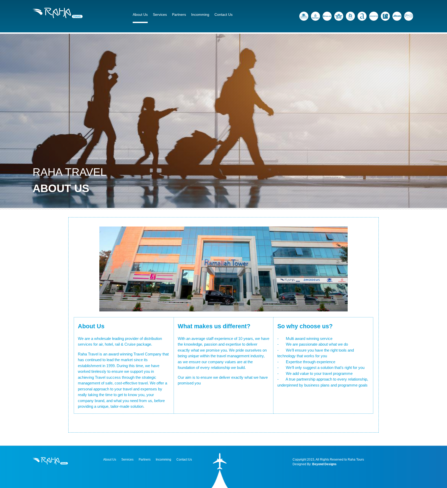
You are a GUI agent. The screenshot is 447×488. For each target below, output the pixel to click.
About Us (140, 14)
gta (408, 16)
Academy (303, 16)
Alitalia (396, 16)
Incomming (200, 14)
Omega (350, 16)
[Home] (58, 16)
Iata (338, 16)
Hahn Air (327, 16)
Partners (179, 14)
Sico (362, 16)
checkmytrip (385, 16)
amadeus (373, 16)
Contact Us (223, 14)
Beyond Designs (324, 464)
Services (160, 14)
